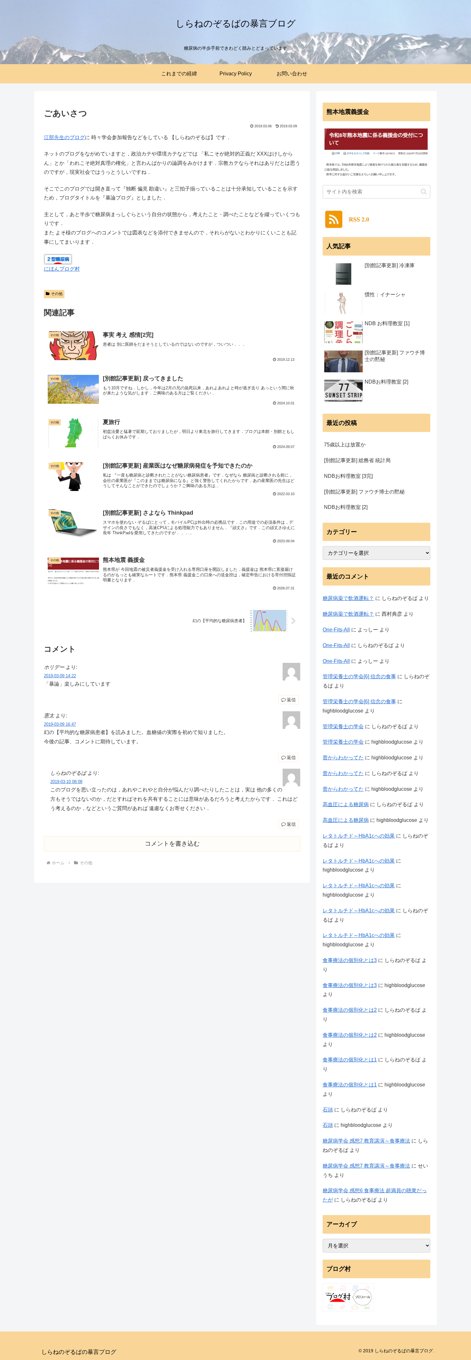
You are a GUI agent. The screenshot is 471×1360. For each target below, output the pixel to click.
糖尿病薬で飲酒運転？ (348, 598)
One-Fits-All (336, 629)
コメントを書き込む (172, 843)
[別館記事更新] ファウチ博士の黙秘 (364, 491)
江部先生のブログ (64, 137)
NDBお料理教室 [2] (346, 507)
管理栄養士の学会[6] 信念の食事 (359, 676)
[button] (423, 191)
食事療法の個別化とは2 (350, 1010)
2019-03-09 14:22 (60, 675)
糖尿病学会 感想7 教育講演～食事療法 (366, 1141)
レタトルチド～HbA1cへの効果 (359, 836)
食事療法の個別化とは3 (350, 960)
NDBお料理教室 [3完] (348, 476)
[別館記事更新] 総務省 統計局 (357, 460)
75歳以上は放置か (345, 444)
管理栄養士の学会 (343, 726)
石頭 (328, 1109)
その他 (56, 293)
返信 (291, 699)
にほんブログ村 (62, 269)
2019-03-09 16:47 (60, 724)
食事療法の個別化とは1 (350, 1059)
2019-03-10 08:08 (66, 781)
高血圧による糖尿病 (346, 804)
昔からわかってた (343, 757)
